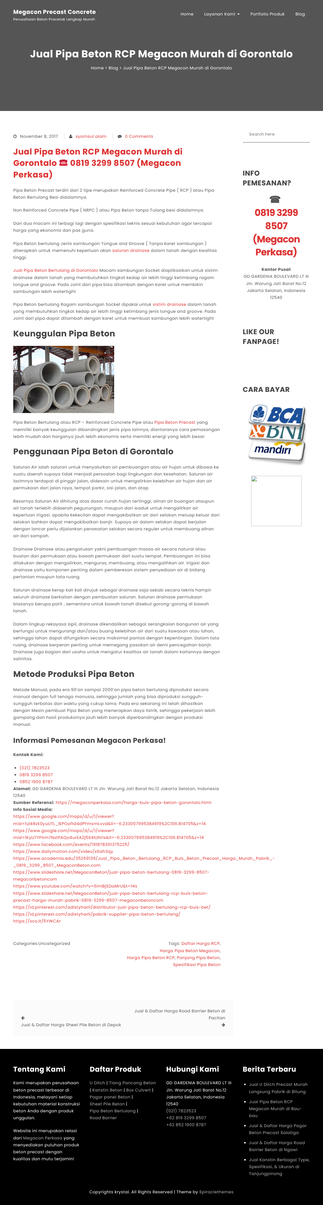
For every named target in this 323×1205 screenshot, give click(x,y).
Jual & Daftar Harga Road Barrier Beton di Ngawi (277, 1146)
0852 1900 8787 (36, 782)
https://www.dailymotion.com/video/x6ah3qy (63, 851)
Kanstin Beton (107, 1090)
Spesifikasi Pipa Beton (196, 965)
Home (187, 14)
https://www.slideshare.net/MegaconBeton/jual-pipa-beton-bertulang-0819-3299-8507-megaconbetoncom (111, 875)
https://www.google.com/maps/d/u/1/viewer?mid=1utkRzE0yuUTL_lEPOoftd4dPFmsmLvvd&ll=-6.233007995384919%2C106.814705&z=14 (109, 819)
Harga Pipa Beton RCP (151, 958)
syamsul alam (91, 136)
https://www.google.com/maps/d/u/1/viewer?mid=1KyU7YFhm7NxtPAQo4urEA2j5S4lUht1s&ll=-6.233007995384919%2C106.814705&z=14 (108, 834)
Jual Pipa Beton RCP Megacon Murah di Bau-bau (275, 1109)
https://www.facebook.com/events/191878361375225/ (71, 844)
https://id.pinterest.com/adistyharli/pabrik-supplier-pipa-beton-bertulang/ (96, 914)
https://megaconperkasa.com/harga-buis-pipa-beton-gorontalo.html (133, 803)
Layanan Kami (220, 14)
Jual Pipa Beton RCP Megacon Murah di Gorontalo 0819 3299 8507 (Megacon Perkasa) (98, 163)
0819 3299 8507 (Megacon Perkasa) (276, 233)
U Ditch (97, 1083)
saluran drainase (131, 250)
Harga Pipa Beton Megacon (190, 951)
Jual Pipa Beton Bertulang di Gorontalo (55, 270)
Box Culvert (138, 1090)
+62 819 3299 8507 (186, 1118)
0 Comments (139, 136)
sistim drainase (169, 304)
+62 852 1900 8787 (186, 1125)
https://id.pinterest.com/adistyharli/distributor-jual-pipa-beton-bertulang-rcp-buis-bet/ (112, 907)
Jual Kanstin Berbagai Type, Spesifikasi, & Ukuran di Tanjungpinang (279, 1167)
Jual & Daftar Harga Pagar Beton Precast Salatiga (278, 1129)
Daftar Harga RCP (200, 943)
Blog (300, 14)
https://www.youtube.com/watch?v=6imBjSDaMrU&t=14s (75, 886)
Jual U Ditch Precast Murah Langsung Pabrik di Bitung (278, 1087)
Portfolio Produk (267, 14)
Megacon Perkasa (43, 1138)
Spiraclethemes (216, 1192)
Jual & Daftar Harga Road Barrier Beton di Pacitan (179, 1014)
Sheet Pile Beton (107, 1104)
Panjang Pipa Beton (198, 958)
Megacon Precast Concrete (54, 12)
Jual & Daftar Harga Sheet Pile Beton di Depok (71, 1025)
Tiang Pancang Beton (132, 1083)
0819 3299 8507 (36, 775)
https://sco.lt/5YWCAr (37, 921)
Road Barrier (103, 1118)
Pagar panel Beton (110, 1097)
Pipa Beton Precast (174, 422)
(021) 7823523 (35, 768)
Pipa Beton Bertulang (113, 1111)
